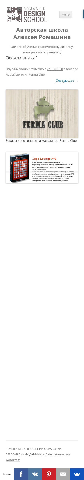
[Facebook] (21, 474)
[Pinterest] (49, 474)
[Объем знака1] (42, 113)
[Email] (63, 474)
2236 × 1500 (55, 69)
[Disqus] (42, 250)
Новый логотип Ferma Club (25, 74)
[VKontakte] (35, 474)
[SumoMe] (77, 474)
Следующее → (67, 80)
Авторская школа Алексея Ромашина (42, 33)
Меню (66, 14)
